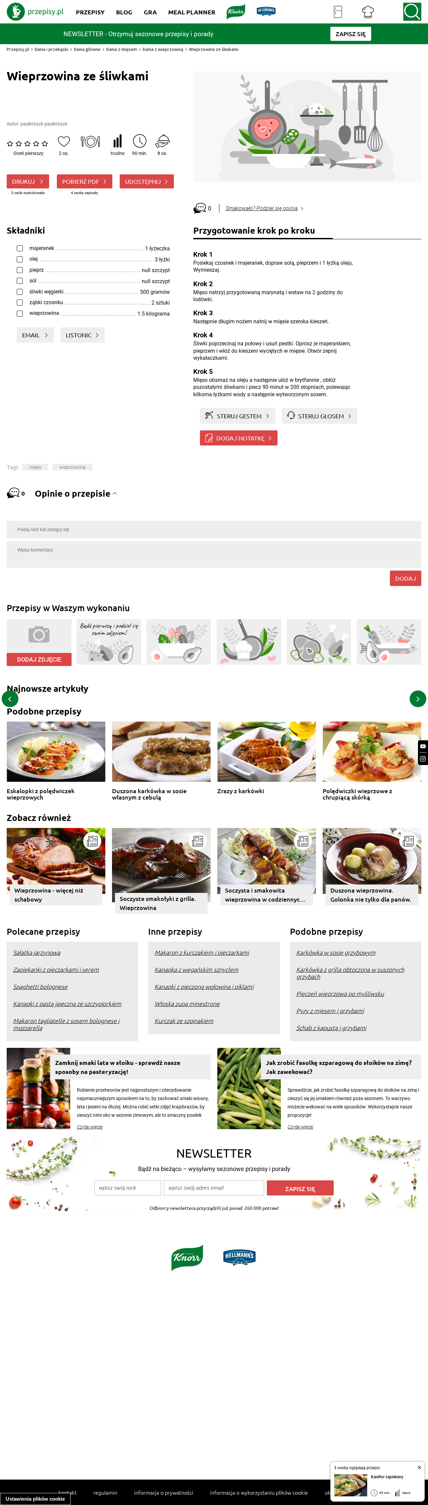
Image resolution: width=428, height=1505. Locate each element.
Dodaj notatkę (240, 437)
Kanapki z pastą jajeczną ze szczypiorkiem (67, 1003)
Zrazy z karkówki (240, 791)
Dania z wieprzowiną (163, 49)
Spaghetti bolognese (40, 986)
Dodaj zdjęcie (39, 659)
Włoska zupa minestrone (187, 1003)
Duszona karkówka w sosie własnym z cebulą (149, 794)
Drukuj (24, 181)
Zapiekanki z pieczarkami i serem (56, 969)
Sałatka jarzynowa (36, 952)
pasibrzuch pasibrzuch (44, 124)
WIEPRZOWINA (72, 467)
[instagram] (423, 759)
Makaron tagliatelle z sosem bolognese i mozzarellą (66, 1024)
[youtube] (423, 746)
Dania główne (87, 49)
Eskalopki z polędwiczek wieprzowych (41, 794)
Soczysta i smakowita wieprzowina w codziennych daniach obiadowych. (264, 895)
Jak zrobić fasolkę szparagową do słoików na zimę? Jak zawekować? (339, 1067)
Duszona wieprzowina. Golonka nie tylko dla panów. (370, 894)
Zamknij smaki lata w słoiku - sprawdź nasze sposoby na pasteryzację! (118, 1067)
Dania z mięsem (121, 49)
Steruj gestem (239, 415)
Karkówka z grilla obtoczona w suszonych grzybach (350, 973)
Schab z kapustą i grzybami (331, 1027)
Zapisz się (300, 1188)
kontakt (68, 1492)
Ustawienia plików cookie (35, 1499)
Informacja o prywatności (163, 1492)
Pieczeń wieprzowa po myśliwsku (340, 993)
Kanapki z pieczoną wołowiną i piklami (203, 986)
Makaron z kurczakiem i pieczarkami (201, 952)
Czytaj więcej (90, 1126)
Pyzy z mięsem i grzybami (330, 1010)
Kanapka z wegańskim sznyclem (196, 969)
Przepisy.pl (18, 49)
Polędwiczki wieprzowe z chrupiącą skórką (357, 794)
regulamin (105, 1492)
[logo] (35, 12)
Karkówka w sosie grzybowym (336, 952)
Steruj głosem (321, 415)
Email (31, 334)
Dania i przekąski (51, 49)
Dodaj (405, 578)
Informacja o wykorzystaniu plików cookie (259, 1492)
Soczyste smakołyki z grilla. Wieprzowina (158, 903)
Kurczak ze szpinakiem (183, 1020)
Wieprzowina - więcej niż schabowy (48, 894)
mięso (35, 467)
